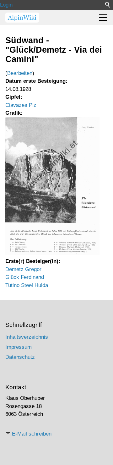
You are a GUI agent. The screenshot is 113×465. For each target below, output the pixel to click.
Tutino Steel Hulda (26, 285)
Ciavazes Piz (20, 105)
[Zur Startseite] (22, 18)
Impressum (18, 347)
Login (6, 5)
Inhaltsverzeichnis (26, 337)
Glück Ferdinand (24, 277)
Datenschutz (20, 357)
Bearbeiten (19, 73)
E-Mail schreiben (31, 434)
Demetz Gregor (23, 269)
